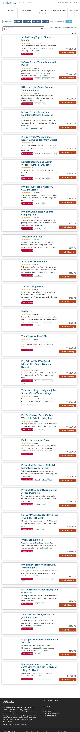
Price (70, 27)
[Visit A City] (8, 702)
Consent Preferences (49, 716)
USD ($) (21, 2)
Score (65, 27)
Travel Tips (63, 2)
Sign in (75, 2)
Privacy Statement (48, 711)
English (30, 2)
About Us (45, 709)
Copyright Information (50, 713)
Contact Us (46, 706)
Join (70, 2)
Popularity (58, 27)
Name (75, 27)
